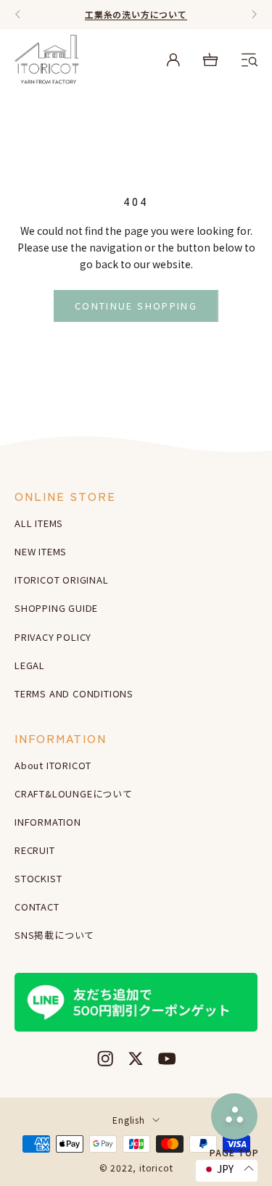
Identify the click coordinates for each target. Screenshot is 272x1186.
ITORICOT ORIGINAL (62, 579)
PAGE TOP (234, 1151)
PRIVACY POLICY (53, 637)
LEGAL (30, 665)
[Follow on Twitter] (135, 1058)
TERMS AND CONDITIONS (74, 693)
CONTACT (37, 906)
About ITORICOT (53, 765)
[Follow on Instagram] (105, 1058)
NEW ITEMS (41, 551)
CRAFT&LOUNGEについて (74, 793)
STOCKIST (38, 878)
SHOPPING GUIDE (56, 608)
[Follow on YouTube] (166, 1058)
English (128, 1120)
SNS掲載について (54, 935)
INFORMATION (48, 822)
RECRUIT (35, 850)
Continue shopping (136, 305)
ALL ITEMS (39, 523)
